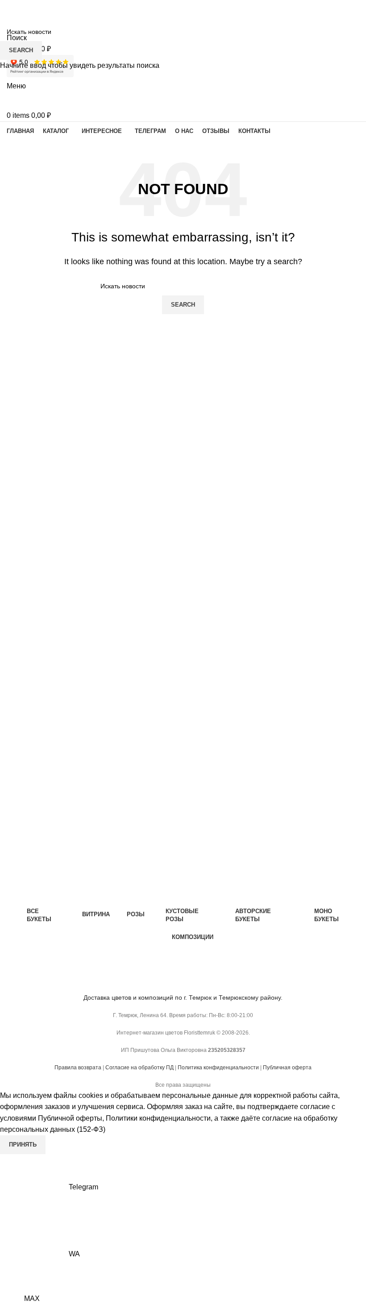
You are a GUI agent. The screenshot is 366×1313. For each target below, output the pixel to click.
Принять (23, 1144)
